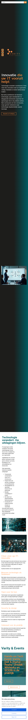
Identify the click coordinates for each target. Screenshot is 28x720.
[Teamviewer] (2, 55)
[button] (24, 69)
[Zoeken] (25, 2)
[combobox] (12, 2)
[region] (14, 708)
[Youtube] (2, 52)
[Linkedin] (2, 50)
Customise (14, 713)
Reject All (14, 717)
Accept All (14, 709)
